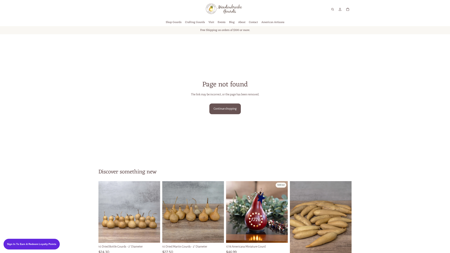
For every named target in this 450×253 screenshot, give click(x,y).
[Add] (155, 237)
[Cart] (348, 9)
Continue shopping (225, 108)
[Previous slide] (103, 212)
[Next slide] (155, 212)
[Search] (332, 9)
